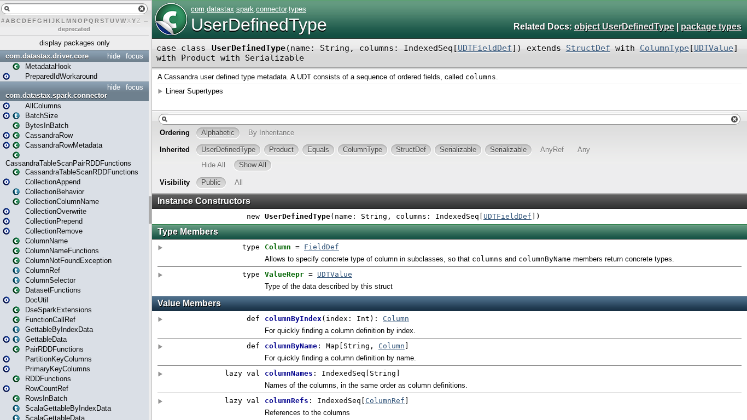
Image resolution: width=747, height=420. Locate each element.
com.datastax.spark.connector (56, 95)
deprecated (74, 29)
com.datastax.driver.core (47, 56)
